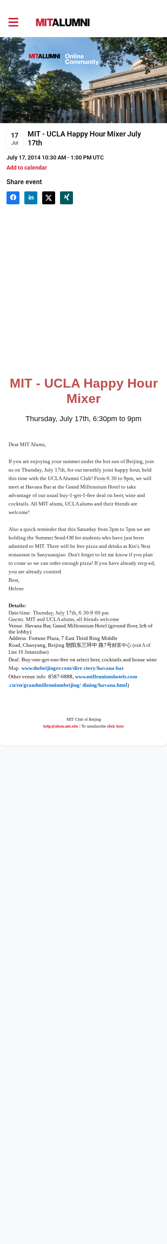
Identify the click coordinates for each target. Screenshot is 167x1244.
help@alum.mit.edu (60, 726)
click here (115, 726)
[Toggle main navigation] (12, 22)
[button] (26, 167)
